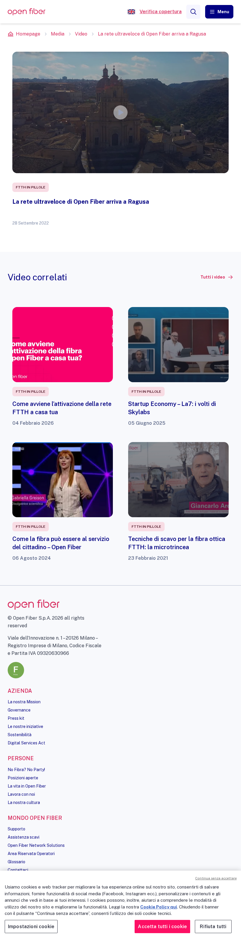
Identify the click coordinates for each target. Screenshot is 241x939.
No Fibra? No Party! (26, 769)
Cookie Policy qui (158, 906)
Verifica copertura (161, 11)
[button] (219, 11)
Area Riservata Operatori (31, 853)
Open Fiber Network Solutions (36, 845)
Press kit (16, 718)
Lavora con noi (21, 794)
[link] (216, 277)
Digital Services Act (26, 743)
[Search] (193, 12)
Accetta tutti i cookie (162, 926)
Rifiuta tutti (213, 926)
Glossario (16, 861)
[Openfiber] (131, 11)
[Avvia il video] (120, 112)
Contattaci (18, 870)
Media (57, 34)
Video (81, 34)
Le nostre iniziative (25, 726)
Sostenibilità (19, 734)
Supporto (16, 829)
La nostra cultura (24, 802)
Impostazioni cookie (31, 926)
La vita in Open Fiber (27, 786)
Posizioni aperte (23, 778)
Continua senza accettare (216, 878)
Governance (19, 710)
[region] (120, 905)
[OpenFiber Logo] (26, 12)
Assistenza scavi (23, 837)
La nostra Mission (24, 701)
